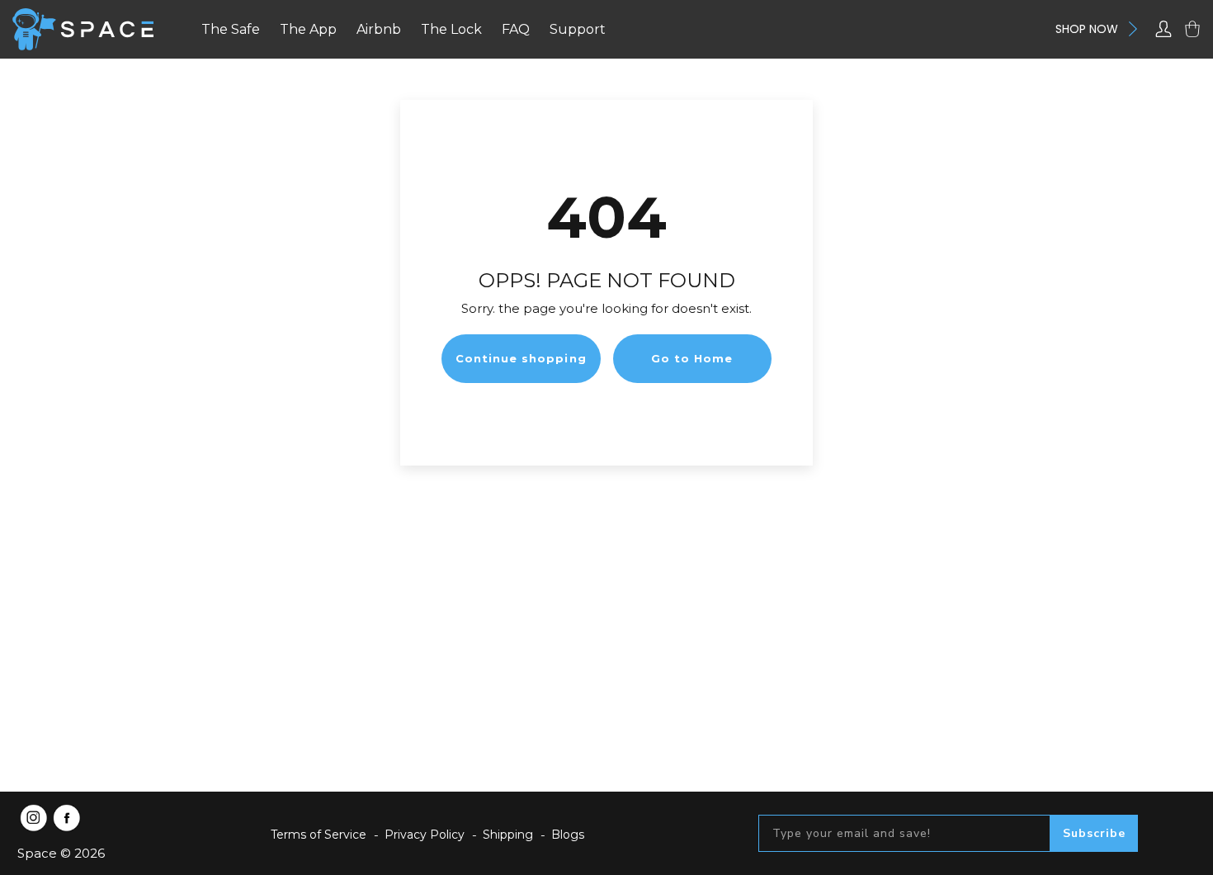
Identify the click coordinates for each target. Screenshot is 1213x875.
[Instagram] (33, 818)
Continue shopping (521, 358)
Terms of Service (318, 834)
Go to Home (692, 358)
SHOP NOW (1086, 28)
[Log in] (1163, 29)
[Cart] (1186, 29)
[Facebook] (66, 818)
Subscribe (1094, 833)
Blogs (567, 834)
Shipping (508, 834)
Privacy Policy (425, 834)
